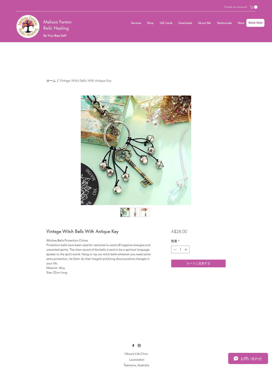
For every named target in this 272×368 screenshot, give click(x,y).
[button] (254, 7)
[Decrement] (174, 249)
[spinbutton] (180, 249)
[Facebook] (133, 346)
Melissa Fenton (57, 22)
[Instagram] (139, 346)
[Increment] (186, 249)
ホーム (51, 81)
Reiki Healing (56, 28)
